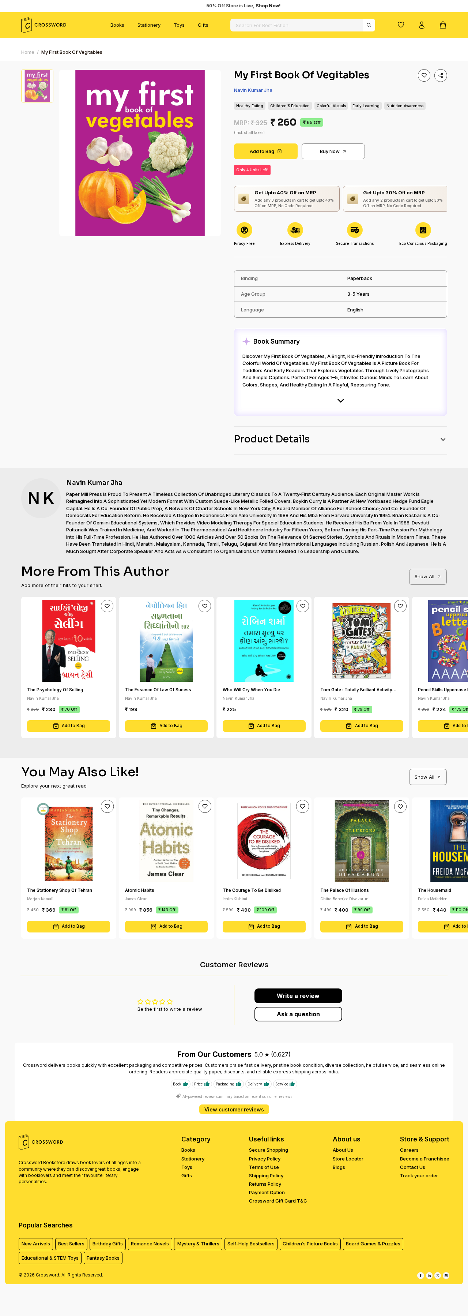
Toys (179, 25)
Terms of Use (264, 1167)
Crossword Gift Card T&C (278, 1201)
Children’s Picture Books (310, 1243)
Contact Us (412, 1167)
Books (117, 25)
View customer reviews (234, 1109)
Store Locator (348, 1159)
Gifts (203, 25)
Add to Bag (262, 151)
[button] (400, 24)
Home (27, 52)
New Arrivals (36, 1243)
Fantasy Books (103, 1258)
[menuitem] (117, 25)
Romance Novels (150, 1243)
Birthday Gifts (108, 1243)
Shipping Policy (266, 1175)
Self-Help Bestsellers (251, 1243)
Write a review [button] (298, 995)
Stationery (149, 25)
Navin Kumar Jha (253, 90)
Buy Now (330, 151)
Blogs (339, 1167)
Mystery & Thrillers (198, 1243)
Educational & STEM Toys (50, 1258)
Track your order (419, 1175)
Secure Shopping (268, 1150)
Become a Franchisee (424, 1159)
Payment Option (267, 1192)
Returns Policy (265, 1184)
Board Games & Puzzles (373, 1243)
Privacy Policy (264, 1159)
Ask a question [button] (298, 1014)
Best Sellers (71, 1243)
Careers (409, 1150)
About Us (343, 1150)
